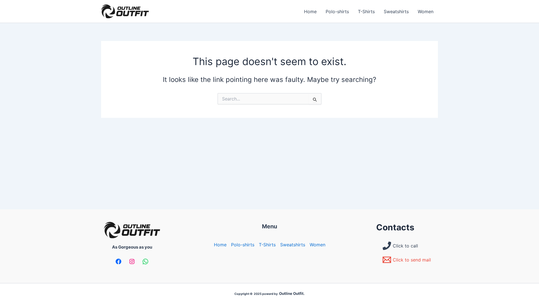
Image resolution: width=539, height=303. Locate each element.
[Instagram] (132, 261)
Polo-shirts (337, 11)
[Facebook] (118, 261)
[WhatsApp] (145, 261)
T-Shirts (366, 11)
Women (425, 11)
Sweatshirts (396, 11)
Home (310, 11)
